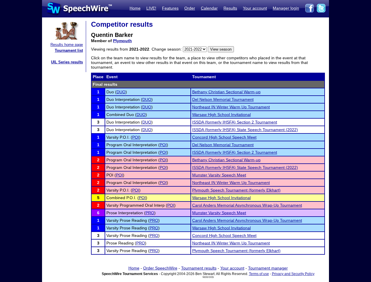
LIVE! (151, 8)
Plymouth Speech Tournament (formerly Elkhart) (236, 190)
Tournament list (69, 50)
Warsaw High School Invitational (221, 114)
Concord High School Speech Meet (224, 137)
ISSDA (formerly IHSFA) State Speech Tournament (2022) (245, 129)
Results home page (66, 44)
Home (135, 8)
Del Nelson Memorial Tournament (223, 99)
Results (230, 8)
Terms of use (259, 274)
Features (170, 8)
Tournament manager (268, 268)
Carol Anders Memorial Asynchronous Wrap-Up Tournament (247, 205)
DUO (121, 92)
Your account (255, 8)
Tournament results (199, 268)
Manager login (286, 8)
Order (189, 8)
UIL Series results (67, 62)
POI (135, 137)
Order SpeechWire (160, 268)
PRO (150, 212)
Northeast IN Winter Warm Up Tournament (231, 107)
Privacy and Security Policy (293, 274)
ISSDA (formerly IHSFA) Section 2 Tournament (234, 122)
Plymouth (122, 40)
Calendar (209, 8)
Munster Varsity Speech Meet (219, 175)
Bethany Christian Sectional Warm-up (226, 92)
